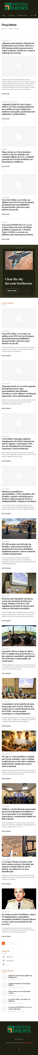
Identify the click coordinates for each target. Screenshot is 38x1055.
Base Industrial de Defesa (10, 101)
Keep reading (6, 355)
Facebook (9, 957)
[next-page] (14, 943)
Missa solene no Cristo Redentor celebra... (19, 992)
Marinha (17, 28)
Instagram (9, 960)
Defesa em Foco (28, 1043)
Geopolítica (6, 40)
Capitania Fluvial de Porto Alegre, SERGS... (19, 984)
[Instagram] (4, 961)
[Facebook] (4, 957)
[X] (4, 964)
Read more (5, 94)
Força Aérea (6, 197)
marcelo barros (12, 979)
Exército (4, 28)
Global (10, 28)
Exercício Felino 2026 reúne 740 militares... (19, 1000)
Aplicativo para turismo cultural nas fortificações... (20, 976)
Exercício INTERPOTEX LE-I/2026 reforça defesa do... (20, 1008)
